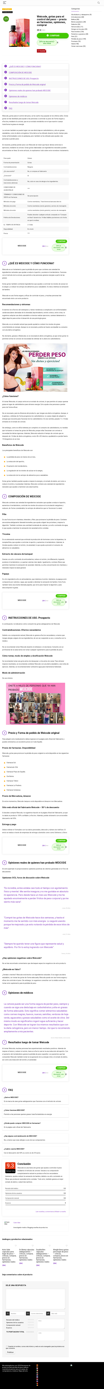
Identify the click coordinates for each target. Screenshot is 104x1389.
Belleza (73, 19)
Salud (73, 44)
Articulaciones (76, 17)
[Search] (98, 2)
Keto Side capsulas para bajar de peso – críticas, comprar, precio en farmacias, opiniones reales (9, 1256)
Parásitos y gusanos (78, 34)
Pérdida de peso (7, 12)
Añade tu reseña (60, 1211)
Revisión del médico (13, 1320)
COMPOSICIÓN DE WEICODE (20, 72)
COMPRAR (54, 35)
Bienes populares (77, 22)
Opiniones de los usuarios (15, 1322)
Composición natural (13, 1325)
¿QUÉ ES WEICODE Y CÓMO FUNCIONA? (25, 66)
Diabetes (74, 24)
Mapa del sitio (23, 1371)
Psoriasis (74, 41)
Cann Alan (17, 1223)
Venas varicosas (76, 46)
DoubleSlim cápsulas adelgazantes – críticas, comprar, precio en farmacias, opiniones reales (43, 1256)
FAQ (10, 108)
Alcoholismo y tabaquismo (80, 15)
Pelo (72, 36)
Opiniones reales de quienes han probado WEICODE (30, 90)
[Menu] (4, 2)
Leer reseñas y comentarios (45, 1211)
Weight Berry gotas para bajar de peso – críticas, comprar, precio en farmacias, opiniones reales (61, 1255)
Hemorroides (75, 27)
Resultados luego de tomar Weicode (23, 102)
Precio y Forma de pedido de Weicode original (27, 84)
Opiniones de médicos (18, 96)
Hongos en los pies (77, 29)
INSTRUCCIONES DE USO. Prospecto (24, 78)
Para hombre (75, 32)
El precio (9, 1328)
